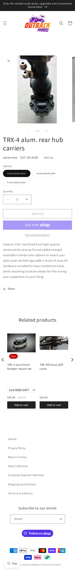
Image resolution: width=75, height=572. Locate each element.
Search (12, 439)
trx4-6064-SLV (18, 183)
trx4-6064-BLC (18, 174)
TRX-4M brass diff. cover (52, 367)
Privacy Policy (16, 448)
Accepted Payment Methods (26, 475)
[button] (5, 23)
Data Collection (18, 466)
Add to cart (21, 405)
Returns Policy (17, 457)
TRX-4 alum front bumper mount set (19, 367)
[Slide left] (28, 131)
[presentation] (3, 359)
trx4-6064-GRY (48, 174)
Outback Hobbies (31, 564)
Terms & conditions (20, 493)
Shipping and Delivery (22, 484)
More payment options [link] (37, 234)
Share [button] (11, 288)
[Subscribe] (60, 519)
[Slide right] (46, 131)
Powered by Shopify (51, 564)
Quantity (8, 191)
